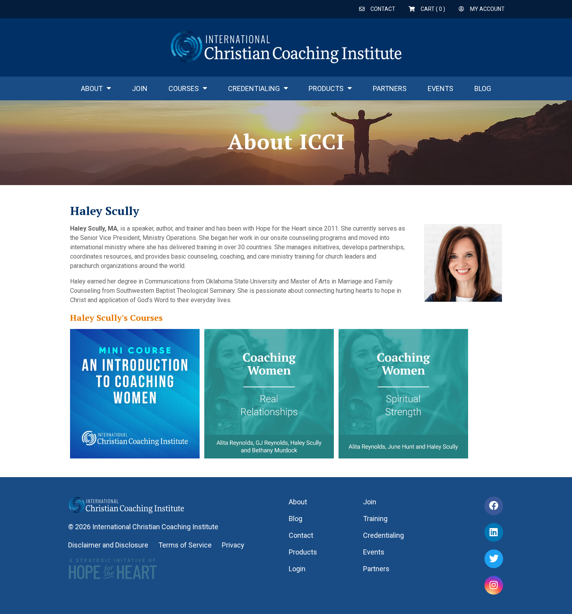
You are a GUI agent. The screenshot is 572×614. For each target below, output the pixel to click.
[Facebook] (493, 506)
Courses (183, 88)
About (92, 88)
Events (440, 88)
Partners (390, 88)
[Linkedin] (493, 532)
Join (139, 88)
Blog (482, 88)
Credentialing (254, 88)
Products (326, 88)
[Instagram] (493, 585)
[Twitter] (493, 558)
